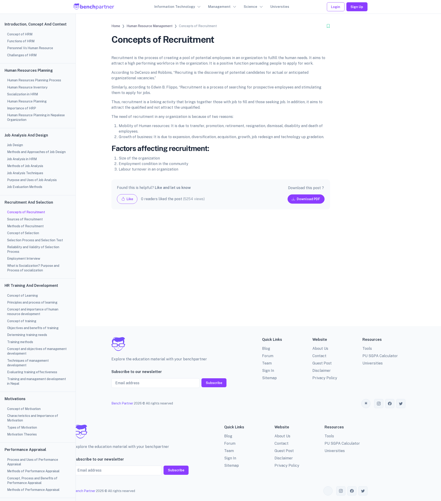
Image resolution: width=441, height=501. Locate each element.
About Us (320, 348)
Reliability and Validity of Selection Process (33, 249)
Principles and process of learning (32, 302)
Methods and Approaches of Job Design (36, 152)
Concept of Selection (23, 233)
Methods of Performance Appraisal (33, 471)
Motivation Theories (22, 434)
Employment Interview (23, 258)
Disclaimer (321, 370)
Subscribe (214, 383)
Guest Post (322, 363)
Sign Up (357, 7)
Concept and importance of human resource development (32, 311)
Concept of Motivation (24, 409)
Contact (319, 356)
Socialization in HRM (22, 94)
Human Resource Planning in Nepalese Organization (36, 117)
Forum (267, 356)
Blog (266, 348)
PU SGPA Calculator (380, 356)
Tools (367, 348)
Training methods (20, 342)
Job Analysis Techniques (25, 173)
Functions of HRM (20, 41)
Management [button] (219, 7)
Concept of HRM (19, 34)
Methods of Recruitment (25, 226)
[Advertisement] (220, 271)
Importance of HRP (21, 108)
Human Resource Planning (27, 101)
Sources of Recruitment (25, 219)
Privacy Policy (324, 378)
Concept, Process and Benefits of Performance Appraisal (32, 480)
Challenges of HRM (22, 55)
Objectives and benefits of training (33, 328)
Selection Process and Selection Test (35, 240)
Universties (279, 7)
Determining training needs (27, 335)
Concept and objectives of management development (37, 351)
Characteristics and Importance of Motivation (32, 418)
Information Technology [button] (174, 7)
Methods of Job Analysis (25, 166)
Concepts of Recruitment (26, 212)
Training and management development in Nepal (36, 381)
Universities (372, 363)
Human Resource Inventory (27, 87)
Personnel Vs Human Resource (30, 48)
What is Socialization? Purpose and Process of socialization (33, 268)
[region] (38, 250)
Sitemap (269, 378)
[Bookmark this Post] (328, 26)
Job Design (15, 145)
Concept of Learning (22, 295)
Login (335, 7)
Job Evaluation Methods (24, 187)
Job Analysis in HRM (22, 159)
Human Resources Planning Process (34, 80)
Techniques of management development (28, 363)
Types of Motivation (22, 427)
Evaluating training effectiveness (32, 372)
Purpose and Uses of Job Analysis (32, 180)
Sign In (268, 370)
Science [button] (250, 7)
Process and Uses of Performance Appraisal (32, 462)
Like (129, 199)
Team (267, 363)
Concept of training (21, 321)
